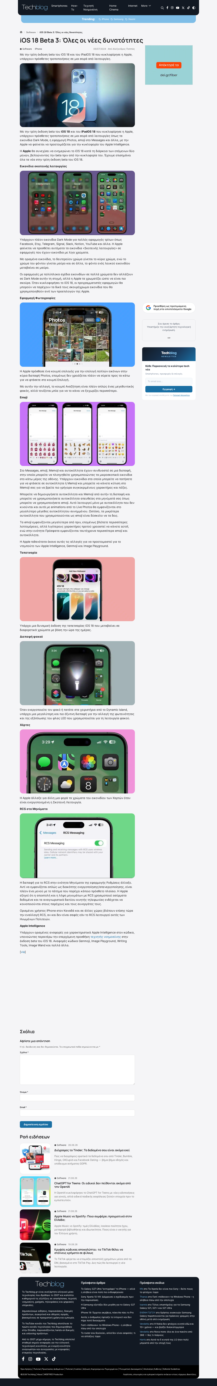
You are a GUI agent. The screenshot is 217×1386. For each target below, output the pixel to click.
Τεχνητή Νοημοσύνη (90, 7)
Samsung (118, 19)
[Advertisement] (77, 990)
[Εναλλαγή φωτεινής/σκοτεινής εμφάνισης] (193, 7)
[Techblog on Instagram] (172, 7)
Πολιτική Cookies (73, 1369)
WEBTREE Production (53, 1374)
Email (23, 1107)
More (144, 5)
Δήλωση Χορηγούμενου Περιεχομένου (100, 1369)
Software (27, 48)
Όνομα (24, 1092)
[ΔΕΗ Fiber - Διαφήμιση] (169, 65)
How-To (74, 7)
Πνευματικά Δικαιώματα (130, 1369)
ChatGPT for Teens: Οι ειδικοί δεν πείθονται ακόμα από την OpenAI (92, 1185)
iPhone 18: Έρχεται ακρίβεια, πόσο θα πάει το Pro (107, 1312)
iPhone (105, 19)
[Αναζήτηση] (162, 8)
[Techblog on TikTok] (188, 7)
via (23, 952)
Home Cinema (113, 7)
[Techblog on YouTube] (177, 7)
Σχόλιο (24, 1052)
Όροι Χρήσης (26, 1369)
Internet (132, 5)
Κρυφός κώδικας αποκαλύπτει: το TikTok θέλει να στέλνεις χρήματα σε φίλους (88, 1251)
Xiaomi (131, 19)
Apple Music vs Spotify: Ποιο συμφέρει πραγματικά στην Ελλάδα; (93, 1218)
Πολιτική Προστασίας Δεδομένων (49, 1369)
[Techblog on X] (183, 7)
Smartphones (59, 5)
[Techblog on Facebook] (167, 7)
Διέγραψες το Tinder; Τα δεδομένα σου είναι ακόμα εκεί (92, 1150)
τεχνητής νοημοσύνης (106, 936)
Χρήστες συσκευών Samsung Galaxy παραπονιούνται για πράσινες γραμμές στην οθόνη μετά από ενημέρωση (167, 1315)
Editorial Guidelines (171, 1369)
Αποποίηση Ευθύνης (152, 1369)
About (39, 1374)
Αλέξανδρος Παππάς (124, 48)
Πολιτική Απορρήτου (181, 395)
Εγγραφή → (169, 389)
